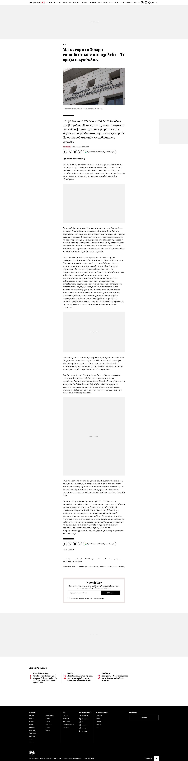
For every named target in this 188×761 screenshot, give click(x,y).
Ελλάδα (31, 715)
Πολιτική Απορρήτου (68, 724)
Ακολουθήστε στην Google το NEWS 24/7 (78, 559)
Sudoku (101, 566)
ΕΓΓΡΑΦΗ (144, 717)
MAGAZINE (93, 2)
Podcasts (48, 724)
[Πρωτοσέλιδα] (142, 2)
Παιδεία (65, 45)
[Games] (153, 2)
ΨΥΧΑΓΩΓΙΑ (113, 2)
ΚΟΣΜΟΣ (76, 2)
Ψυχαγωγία (32, 733)
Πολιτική (31, 718)
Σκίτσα (48, 721)
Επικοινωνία (66, 727)
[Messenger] (75, 152)
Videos (48, 727)
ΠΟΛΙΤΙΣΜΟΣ (103, 2)
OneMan (98, 721)
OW (97, 727)
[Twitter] (70, 152)
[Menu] (30, 2)
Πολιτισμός (32, 730)
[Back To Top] (156, 758)
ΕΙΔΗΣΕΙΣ (136, 2)
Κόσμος (31, 721)
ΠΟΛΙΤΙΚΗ (57, 2)
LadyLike (98, 724)
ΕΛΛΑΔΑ (49, 2)
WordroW (108, 566)
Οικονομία (32, 727)
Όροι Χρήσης (66, 721)
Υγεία (31, 739)
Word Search (119, 566)
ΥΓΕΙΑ (122, 2)
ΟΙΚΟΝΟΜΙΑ (67, 2)
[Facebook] (65, 152)
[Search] (157, 2)
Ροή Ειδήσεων (50, 715)
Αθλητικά (32, 736)
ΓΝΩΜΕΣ (84, 2)
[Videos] (146, 2)
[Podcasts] (149, 2)
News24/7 (99, 715)
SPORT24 (98, 718)
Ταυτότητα (66, 718)
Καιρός (128, 2)
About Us (65, 715)
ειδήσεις (118, 559)
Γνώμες (31, 724)
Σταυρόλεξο (93, 566)
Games (72, 566)
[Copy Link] (80, 152)
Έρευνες (31, 742)
